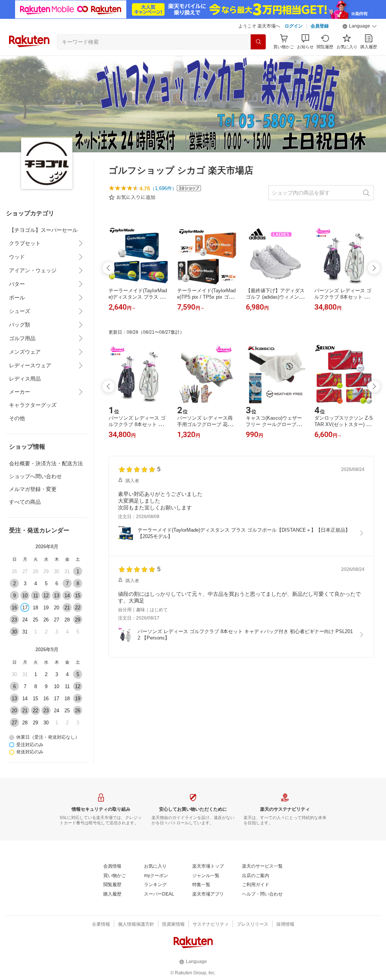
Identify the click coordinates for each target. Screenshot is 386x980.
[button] (359, 26)
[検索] (258, 41)
